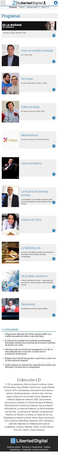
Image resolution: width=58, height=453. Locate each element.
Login (56, 3)
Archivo (22, 7)
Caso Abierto (23, 387)
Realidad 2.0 (23, 423)
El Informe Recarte (34, 402)
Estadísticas (15, 449)
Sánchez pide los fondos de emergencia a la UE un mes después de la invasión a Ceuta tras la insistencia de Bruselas (29, 351)
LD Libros (28, 414)
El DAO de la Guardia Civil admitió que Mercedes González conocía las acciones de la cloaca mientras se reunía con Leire (30, 342)
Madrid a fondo (24, 417)
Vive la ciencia (46, 426)
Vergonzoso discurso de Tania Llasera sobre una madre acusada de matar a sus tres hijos (28, 335)
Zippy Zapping (37, 429)
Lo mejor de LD (41, 414)
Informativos (10, 408)
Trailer (36, 426)
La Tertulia (18, 414)
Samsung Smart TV (33, 7)
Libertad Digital (29, 3)
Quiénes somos (13, 447)
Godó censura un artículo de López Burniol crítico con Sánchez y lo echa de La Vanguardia (30, 366)
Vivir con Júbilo (21, 429)
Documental (45, 399)
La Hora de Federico (26, 408)
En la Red (20, 405)
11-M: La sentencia (14, 384)
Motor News (38, 417)
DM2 (36, 399)
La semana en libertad (28, 411)
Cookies (47, 447)
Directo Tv (45, 7)
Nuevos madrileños (19, 420)
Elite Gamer (10, 405)
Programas (13, 7)
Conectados (23, 390)
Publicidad (26, 449)
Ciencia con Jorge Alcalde (42, 387)
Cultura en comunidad (23, 396)
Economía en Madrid (15, 402)
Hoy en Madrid (45, 405)
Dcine (37, 396)
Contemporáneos (22, 393)
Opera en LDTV (36, 420)
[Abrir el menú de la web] (6, 3)
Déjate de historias (24, 399)
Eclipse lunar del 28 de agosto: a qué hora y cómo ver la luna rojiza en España (30, 359)
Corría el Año (38, 393)
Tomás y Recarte (24, 426)
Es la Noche (31, 405)
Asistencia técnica (40, 449)
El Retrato (48, 402)
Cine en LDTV (11, 390)
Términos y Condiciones (32, 447)
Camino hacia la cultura (35, 384)
